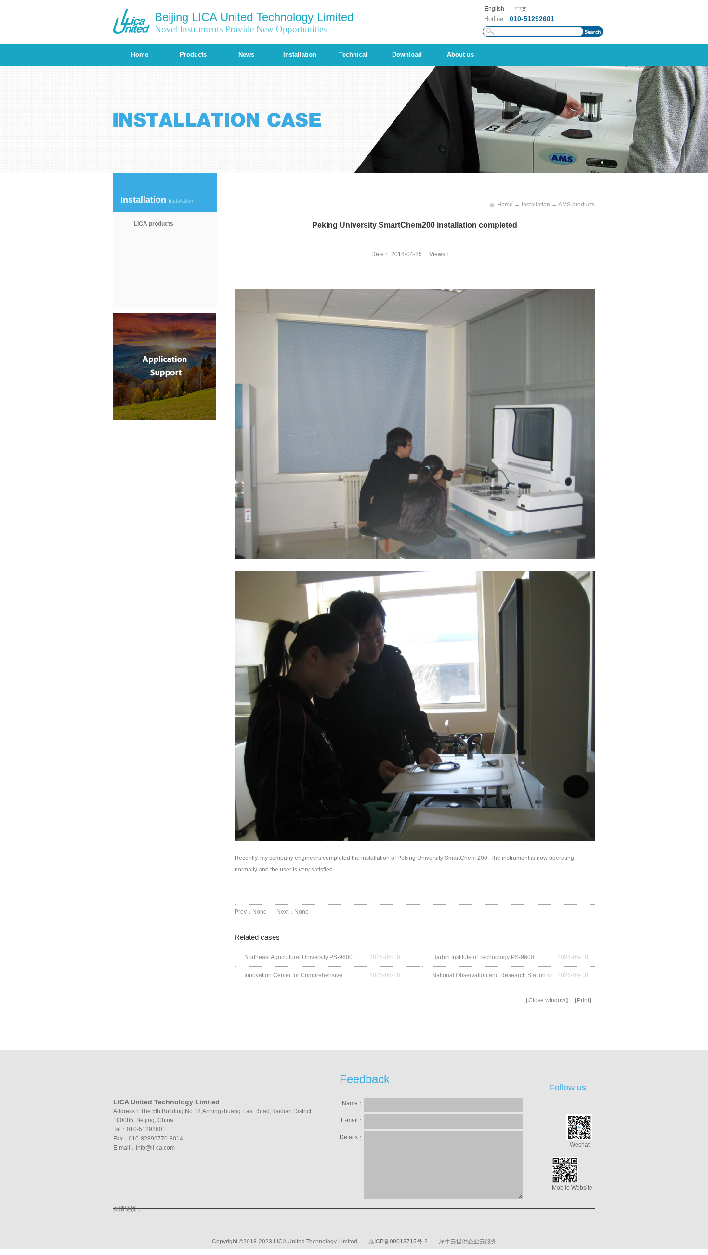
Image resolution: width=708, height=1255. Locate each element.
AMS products (576, 204)
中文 (521, 8)
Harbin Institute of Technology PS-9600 (483, 957)
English (494, 8)
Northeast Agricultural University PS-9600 (298, 957)
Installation (536, 204)
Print (583, 1000)
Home (139, 54)
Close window (546, 1000)
